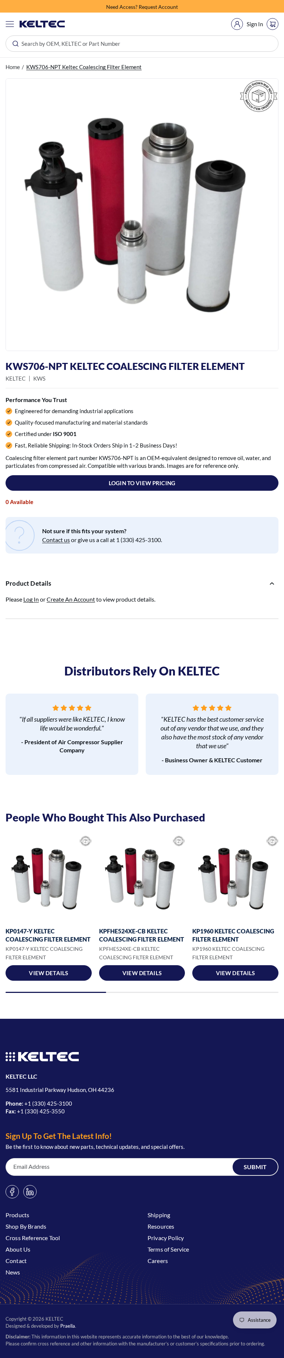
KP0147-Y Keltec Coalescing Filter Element (48, 935)
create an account (71, 599)
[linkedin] (30, 1191)
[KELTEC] (42, 24)
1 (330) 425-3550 (42, 1111)
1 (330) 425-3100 (50, 1103)
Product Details (28, 583)
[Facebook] (12, 1191)
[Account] (237, 24)
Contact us (56, 539)
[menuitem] (237, 24)
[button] (10, 24)
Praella (67, 1326)
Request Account (158, 6)
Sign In (255, 24)
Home (13, 67)
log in (31, 599)
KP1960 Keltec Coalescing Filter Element (233, 935)
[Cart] (272, 24)
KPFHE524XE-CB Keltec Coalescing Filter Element (141, 935)
